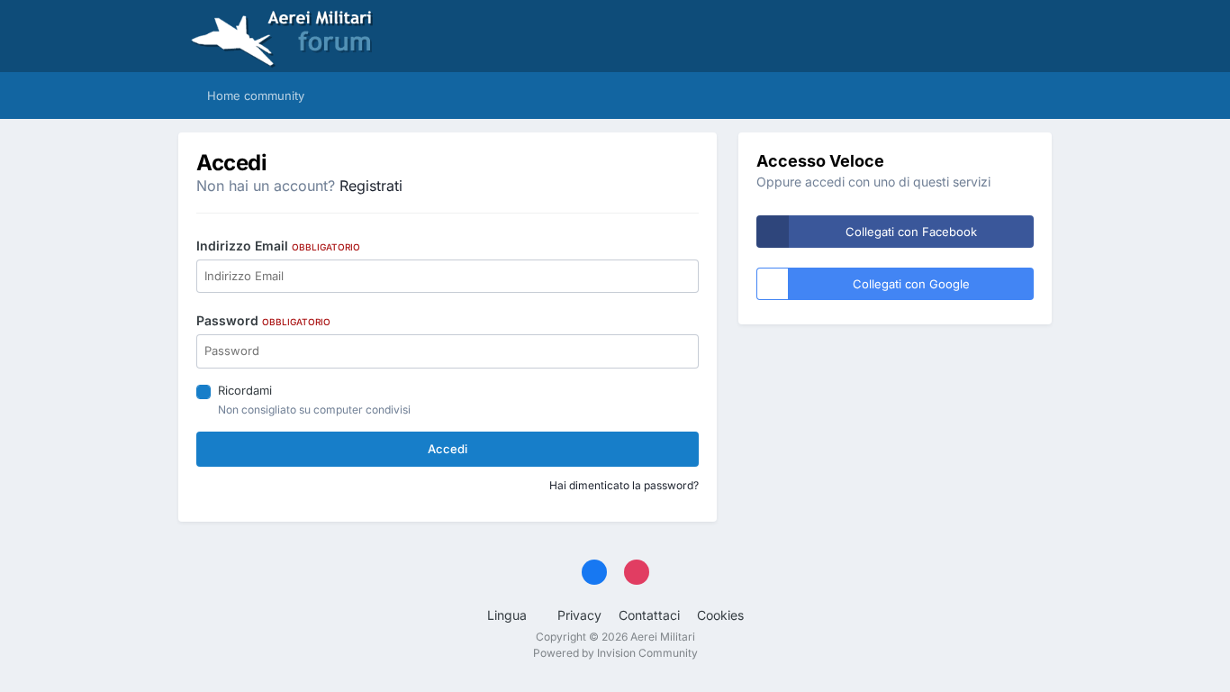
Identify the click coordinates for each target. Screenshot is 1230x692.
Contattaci (649, 615)
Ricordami (245, 390)
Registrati (370, 186)
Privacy (579, 615)
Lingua (508, 615)
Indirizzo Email (278, 245)
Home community (253, 95)
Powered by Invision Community (615, 653)
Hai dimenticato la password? (624, 485)
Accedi (447, 449)
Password (263, 320)
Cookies (720, 615)
